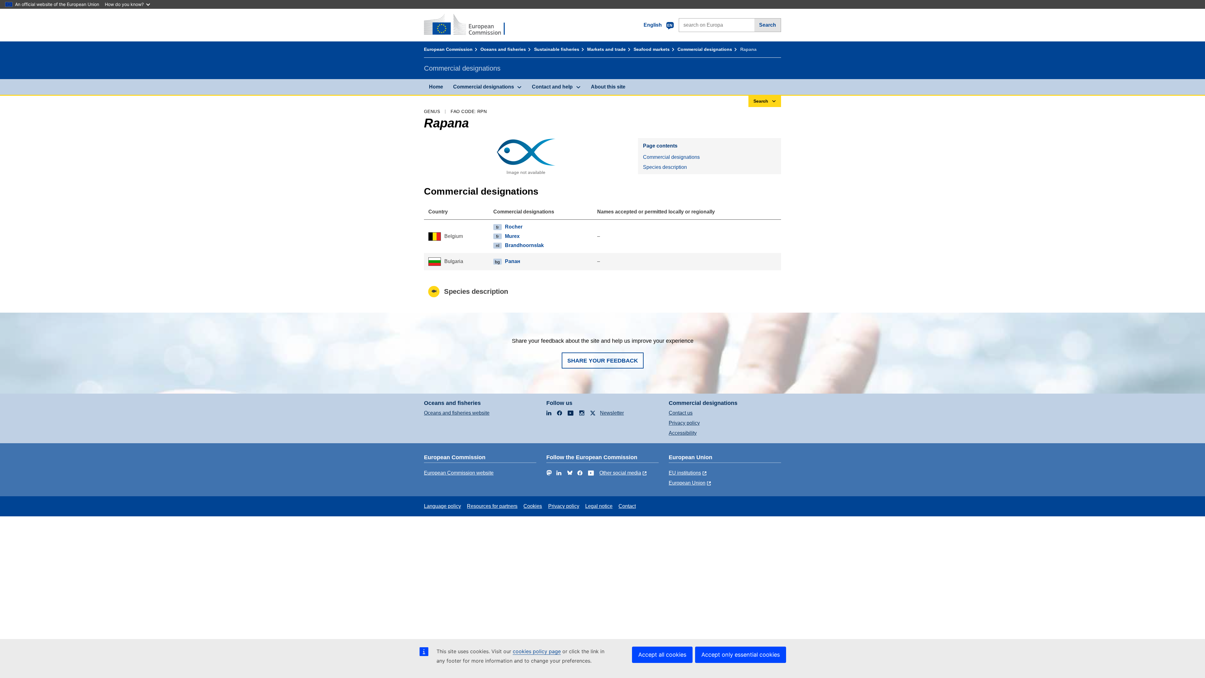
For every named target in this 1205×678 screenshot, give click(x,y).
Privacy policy (684, 423)
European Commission (448, 49)
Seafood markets (652, 49)
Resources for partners (492, 506)
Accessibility (683, 433)
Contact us (681, 413)
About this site (608, 86)
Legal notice (599, 506)
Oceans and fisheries (503, 49)
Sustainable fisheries (556, 49)
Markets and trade (606, 49)
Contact (627, 506)
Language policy (442, 506)
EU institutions (685, 473)
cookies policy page (537, 651)
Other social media (620, 473)
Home (436, 86)
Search (767, 25)
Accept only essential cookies (740, 654)
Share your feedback (602, 361)
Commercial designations (704, 49)
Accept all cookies (662, 654)
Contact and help (552, 86)
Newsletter (612, 413)
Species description (665, 167)
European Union (687, 483)
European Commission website (459, 473)
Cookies (532, 506)
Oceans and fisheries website (457, 413)
